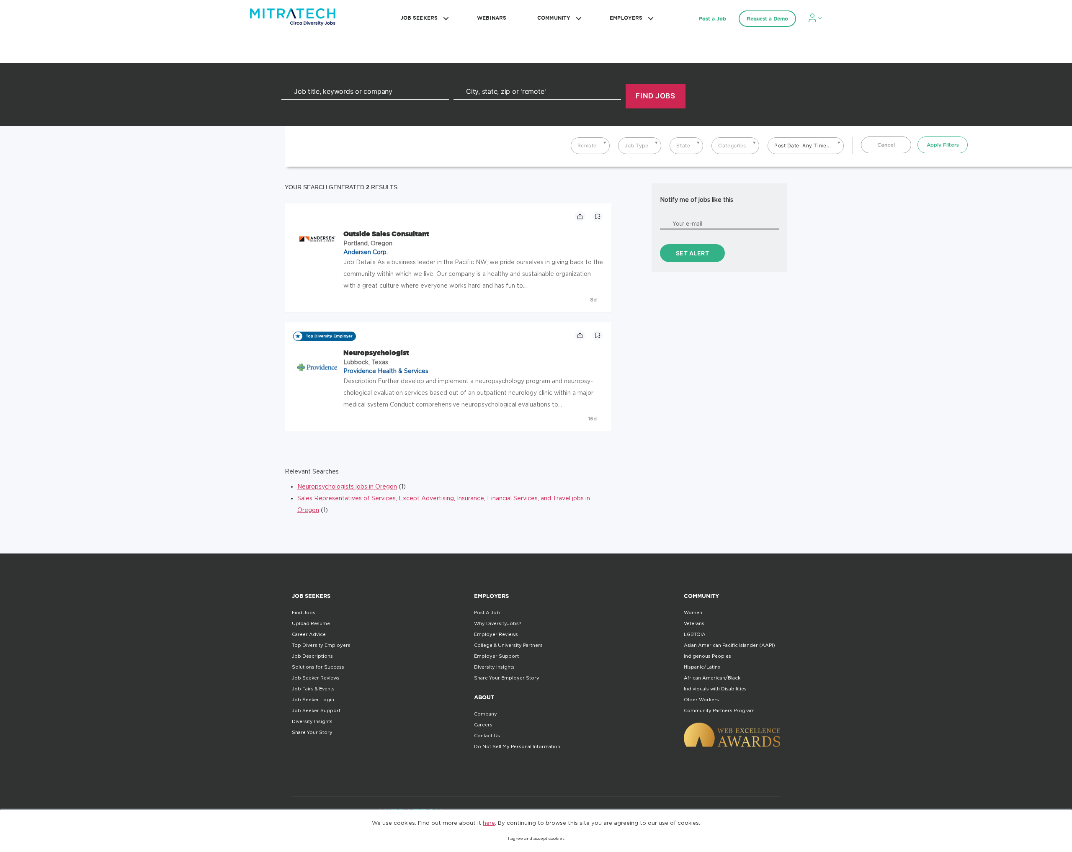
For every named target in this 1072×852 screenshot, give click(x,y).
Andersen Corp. (365, 252)
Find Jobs (303, 612)
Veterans (694, 623)
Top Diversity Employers (321, 645)
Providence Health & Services (385, 371)
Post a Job (712, 18)
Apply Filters (943, 144)
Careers (483, 724)
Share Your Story (312, 732)
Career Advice (309, 634)
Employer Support (496, 656)
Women (693, 612)
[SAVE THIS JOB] (597, 216)
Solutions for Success (318, 666)
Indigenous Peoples (707, 656)
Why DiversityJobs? (497, 623)
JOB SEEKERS (419, 17)
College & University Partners (508, 645)
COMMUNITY (553, 17)
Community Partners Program (719, 710)
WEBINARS (491, 17)
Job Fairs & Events (313, 688)
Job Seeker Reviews (316, 677)
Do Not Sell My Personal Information (517, 746)
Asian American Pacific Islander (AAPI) (729, 645)
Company (485, 713)
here (489, 823)
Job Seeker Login (313, 699)
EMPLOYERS (626, 17)
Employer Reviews (496, 634)
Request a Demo (767, 18)
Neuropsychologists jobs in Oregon (347, 486)
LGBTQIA (695, 634)
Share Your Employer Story (506, 677)
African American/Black (712, 677)
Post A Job (487, 612)
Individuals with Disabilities (715, 688)
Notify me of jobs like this (696, 199)
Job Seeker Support (316, 710)
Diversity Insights (312, 721)
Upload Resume (311, 623)
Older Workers (701, 699)
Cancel (886, 144)
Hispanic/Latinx (702, 666)
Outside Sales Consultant (386, 233)
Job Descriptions (312, 656)
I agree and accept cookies (536, 838)
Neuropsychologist (376, 352)
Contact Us (487, 735)
